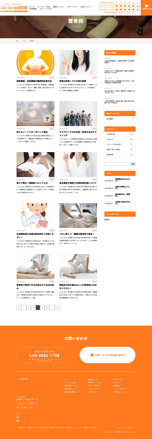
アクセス (116, 382)
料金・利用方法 (94, 385)
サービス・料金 (44, 7)
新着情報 (119, 154)
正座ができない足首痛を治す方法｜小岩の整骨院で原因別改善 (119, 82)
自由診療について (71, 389)
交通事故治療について (72, 392)
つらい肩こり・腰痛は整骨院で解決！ (77, 233)
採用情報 (33, 9)
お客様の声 (119, 134)
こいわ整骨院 (22, 379)
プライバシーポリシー (126, 427)
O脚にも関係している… (122, 187)
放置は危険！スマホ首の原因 (72, 80)
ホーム (32, 7)
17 (58, 307)
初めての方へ (118, 379)
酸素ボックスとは (95, 382)
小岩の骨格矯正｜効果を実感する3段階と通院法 (119, 61)
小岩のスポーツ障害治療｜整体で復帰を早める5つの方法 (119, 72)
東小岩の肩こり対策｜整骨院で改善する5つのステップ (119, 92)
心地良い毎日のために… (122, 202)
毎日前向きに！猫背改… (122, 195)
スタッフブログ (46, 9)
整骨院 (76, 20)
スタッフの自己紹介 (119, 144)
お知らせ (119, 139)
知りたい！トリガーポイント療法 (32, 131)
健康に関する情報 (119, 149)
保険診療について (71, 385)
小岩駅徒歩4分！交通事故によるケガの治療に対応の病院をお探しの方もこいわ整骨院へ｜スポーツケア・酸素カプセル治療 (56, 428)
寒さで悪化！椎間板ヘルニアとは (32, 182)
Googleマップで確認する (27, 403)
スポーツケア (72, 7)
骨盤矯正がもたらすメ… (122, 179)
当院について (86, 7)
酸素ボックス (58, 7)
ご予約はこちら (146, 9)
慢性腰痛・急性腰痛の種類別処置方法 (34, 80)
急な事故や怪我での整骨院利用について (77, 182)
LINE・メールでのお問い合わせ (109, 354)
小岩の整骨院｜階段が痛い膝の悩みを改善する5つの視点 (119, 102)
